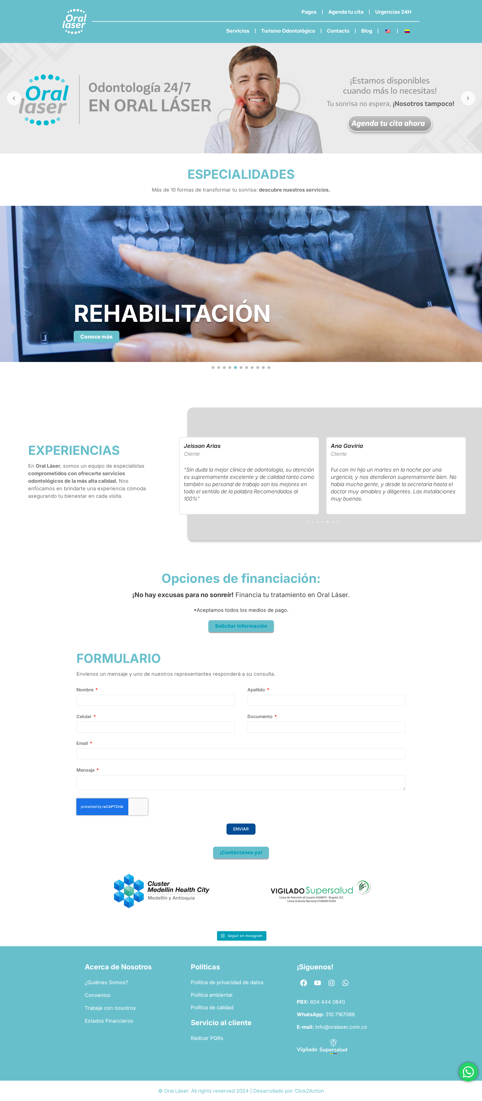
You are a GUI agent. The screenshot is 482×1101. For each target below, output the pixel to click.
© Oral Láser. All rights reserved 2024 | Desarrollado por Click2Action (241, 1091)
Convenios (97, 995)
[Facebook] (304, 983)
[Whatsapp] (346, 983)
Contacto (338, 31)
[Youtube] (318, 983)
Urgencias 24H (393, 12)
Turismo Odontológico (288, 31)
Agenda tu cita (345, 12)
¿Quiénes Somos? (106, 982)
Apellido (256, 689)
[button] (308, 522)
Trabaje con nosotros (110, 1008)
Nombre (85, 689)
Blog (366, 31)
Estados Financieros (109, 1021)
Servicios (237, 31)
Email (82, 743)
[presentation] (213, 367)
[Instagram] (332, 983)
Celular (84, 716)
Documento (260, 716)
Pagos (309, 12)
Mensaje (86, 770)
